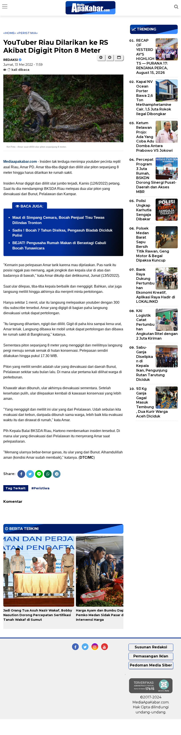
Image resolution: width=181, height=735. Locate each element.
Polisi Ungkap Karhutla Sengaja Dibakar (143, 210)
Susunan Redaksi (151, 647)
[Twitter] (30, 474)
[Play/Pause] (100, 57)
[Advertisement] (155, 450)
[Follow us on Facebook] (75, 647)
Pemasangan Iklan (150, 656)
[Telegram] (56, 474)
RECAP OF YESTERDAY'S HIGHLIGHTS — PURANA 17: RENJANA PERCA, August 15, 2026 (152, 56)
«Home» (9, 33)
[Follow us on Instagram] (95, 647)
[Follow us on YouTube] (104, 647)
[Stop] (109, 57)
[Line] (39, 474)
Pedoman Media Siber (151, 665)
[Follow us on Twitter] (85, 647)
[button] (118, 57)
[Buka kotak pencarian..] (176, 6)
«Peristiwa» (27, 33)
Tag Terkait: (16, 488)
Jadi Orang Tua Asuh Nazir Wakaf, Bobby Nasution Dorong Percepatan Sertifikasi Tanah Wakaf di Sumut (37, 615)
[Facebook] (21, 474)
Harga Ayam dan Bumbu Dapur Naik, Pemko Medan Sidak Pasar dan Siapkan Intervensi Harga (109, 615)
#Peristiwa (40, 488)
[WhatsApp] (48, 474)
